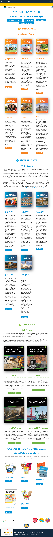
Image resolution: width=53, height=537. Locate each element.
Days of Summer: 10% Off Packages (26, 4)
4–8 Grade (29, 20)
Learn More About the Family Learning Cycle (34, 187)
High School (41, 20)
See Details (8, 87)
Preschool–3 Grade (14, 20)
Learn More (8, 480)
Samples (18, 392)
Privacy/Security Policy (22, 532)
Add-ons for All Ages (26, 23)
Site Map (32, 532)
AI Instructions (39, 532)
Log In (50, 1)
